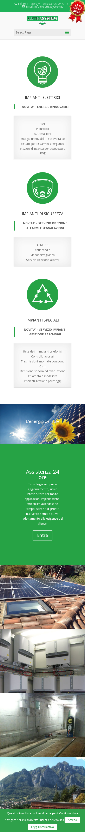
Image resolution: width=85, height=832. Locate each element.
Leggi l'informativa (42, 827)
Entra (42, 535)
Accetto (72, 820)
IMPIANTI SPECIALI (42, 320)
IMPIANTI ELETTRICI (42, 97)
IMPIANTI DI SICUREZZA (42, 213)
